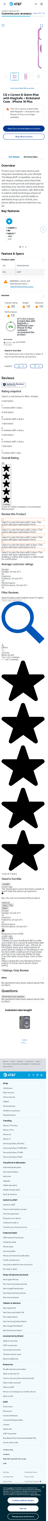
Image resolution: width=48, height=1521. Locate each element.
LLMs (5, 1463)
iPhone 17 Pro (8, 1130)
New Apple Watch (10, 1317)
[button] (39, 14)
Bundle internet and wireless (14, 1369)
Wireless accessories (11, 1110)
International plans (10, 1172)
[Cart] (36, 4)
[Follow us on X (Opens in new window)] (29, 1075)
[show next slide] (38, 76)
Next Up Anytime (10, 1194)
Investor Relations (10, 1415)
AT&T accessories (10, 1345)
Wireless (20, 1061)
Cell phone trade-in (11, 1222)
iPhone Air (7, 1134)
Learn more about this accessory (22, 88)
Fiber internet (8, 1092)
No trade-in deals (10, 1269)
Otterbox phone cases (12, 1354)
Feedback (6, 1454)
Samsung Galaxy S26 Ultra (13, 1143)
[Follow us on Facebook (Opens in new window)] (33, 1075)
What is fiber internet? (12, 1382)
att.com (5, 1061)
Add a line (7, 1176)
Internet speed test (11, 1213)
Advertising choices (31, 1472)
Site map (6, 1472)
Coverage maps (8, 1477)
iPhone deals (8, 1246)
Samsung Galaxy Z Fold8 (13, 1152)
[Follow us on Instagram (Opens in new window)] (37, 1075)
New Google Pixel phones (13, 1288)
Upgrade (6, 1181)
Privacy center (29, 1477)
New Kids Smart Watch (12, 1330)
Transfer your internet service (15, 1227)
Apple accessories (10, 1341)
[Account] (42, 4)
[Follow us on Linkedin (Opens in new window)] (41, 1075)
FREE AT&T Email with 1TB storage (14, 1459)
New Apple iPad (9, 1308)
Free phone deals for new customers (18, 1264)
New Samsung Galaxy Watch (14, 1321)
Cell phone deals (9, 1242)
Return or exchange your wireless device (19, 1391)
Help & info (7, 1429)
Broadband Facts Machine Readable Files (19, 1438)
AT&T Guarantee (9, 1433)
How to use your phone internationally (18, 1378)
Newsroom (7, 1411)
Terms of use (7, 1481)
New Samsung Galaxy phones (15, 1284)
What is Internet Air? (11, 1373)
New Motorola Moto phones (14, 1293)
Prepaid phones (9, 1115)
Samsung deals (9, 1251)
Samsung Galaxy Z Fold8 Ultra (15, 1148)
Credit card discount (11, 1260)
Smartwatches (9, 1106)
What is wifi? (8, 1396)
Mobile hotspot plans (11, 1190)
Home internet (9, 1097)
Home (13, 1061)
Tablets (6, 1101)
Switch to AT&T (9, 1204)
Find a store (8, 1406)
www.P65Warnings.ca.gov (22, 286)
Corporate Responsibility (13, 1420)
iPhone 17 (7, 1139)
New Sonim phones (11, 1297)
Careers (6, 1424)
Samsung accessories (12, 1349)
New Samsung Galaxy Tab (13, 1312)
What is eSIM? (8, 1387)
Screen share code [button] (10, 1442)
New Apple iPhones (11, 1279)
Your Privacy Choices (31, 1481)
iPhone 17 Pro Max (10, 1125)
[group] (23, 1083)
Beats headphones (10, 1359)
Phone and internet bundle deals (16, 1255)
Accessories (29, 1061)
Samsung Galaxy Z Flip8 (12, 1157)
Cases (38, 1061)
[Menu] (5, 4)
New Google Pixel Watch (13, 1326)
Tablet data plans (10, 1185)
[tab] (14, 157)
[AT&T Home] (15, 4)
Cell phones (7, 1088)
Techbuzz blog (8, 1450)
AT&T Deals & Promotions (13, 1237)
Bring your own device (12, 1218)
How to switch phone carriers (15, 1209)
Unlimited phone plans (12, 1167)
